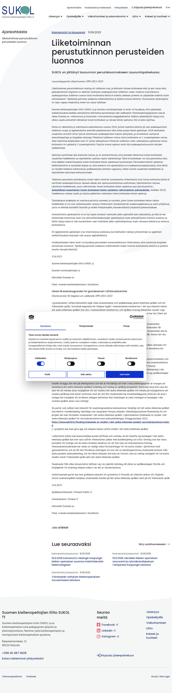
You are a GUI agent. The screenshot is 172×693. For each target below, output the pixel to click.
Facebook (108, 625)
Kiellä (47, 374)
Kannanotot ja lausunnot (68, 32)
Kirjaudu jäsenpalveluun (148, 7)
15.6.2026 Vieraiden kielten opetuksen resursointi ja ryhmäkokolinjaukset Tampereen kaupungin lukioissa (134, 561)
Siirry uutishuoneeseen (152, 544)
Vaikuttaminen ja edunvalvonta (107, 16)
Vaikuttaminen (156, 623)
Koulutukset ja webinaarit (98, 7)
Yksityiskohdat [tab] (86, 326)
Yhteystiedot (121, 7)
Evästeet (31, 676)
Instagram (109, 636)
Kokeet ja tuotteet (156, 16)
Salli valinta (86, 374)
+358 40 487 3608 (14, 653)
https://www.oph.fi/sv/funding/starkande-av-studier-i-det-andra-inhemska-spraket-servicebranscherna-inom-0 (111, 423)
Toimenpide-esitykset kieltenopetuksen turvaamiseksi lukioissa (76, 578)
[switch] (69, 363)
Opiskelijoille (73, 16)
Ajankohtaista (74, 7)
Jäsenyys (54, 16)
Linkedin (107, 630)
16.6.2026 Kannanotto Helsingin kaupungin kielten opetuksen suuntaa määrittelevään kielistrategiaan (77, 561)
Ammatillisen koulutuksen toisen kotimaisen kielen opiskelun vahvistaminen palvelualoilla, (101, 189)
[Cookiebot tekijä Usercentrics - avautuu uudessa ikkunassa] (132, 317)
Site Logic (165, 676)
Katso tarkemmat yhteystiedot (23, 658)
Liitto (135, 16)
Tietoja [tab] (126, 326)
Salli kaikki (125, 374)
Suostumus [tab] (45, 326)
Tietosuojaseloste (12, 676)
